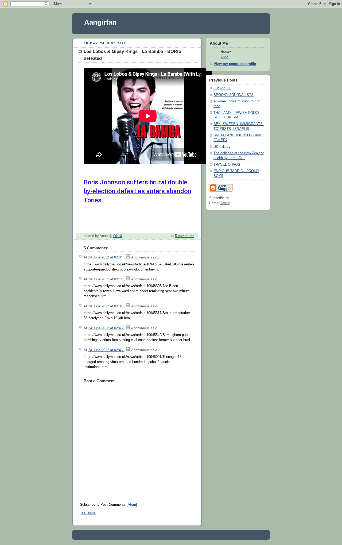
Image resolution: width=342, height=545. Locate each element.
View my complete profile (235, 64)
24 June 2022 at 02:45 (106, 328)
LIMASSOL (222, 88)
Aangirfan (100, 22)
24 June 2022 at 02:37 (106, 306)
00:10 (117, 236)
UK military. (222, 147)
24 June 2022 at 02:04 (106, 257)
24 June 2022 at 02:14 (106, 279)
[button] (88, 210)
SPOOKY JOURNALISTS (233, 95)
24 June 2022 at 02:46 (106, 350)
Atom (132, 505)
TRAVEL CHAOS (226, 165)
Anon (224, 57)
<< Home (88, 513)
